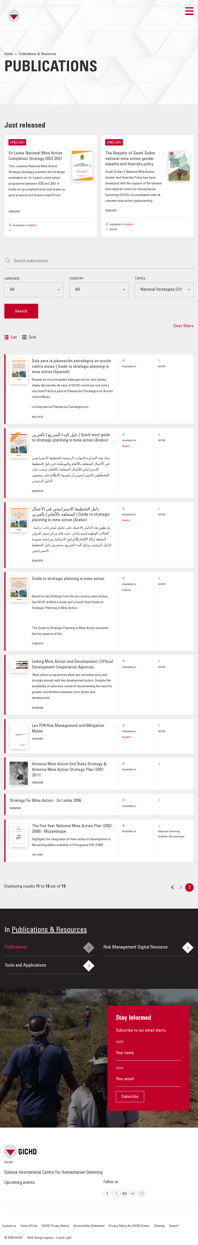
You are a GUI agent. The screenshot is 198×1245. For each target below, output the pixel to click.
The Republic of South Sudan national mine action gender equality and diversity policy (130, 159)
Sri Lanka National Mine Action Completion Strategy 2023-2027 (35, 156)
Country (76, 279)
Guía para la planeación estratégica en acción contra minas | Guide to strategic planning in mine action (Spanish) (71, 367)
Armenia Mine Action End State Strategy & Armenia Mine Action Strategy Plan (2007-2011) (69, 770)
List (14, 337)
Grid (32, 337)
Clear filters (183, 326)
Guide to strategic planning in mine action (68, 579)
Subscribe (130, 1097)
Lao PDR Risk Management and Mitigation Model (68, 729)
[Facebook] (107, 1197)
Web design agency (40, 1238)
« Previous (172, 889)
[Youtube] (124, 1197)
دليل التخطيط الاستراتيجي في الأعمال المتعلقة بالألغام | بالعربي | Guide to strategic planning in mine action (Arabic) (71, 515)
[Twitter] (116, 1197)
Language (12, 279)
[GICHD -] (22, 16)
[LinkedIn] (133, 1197)
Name (120, 1042)
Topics (140, 279)
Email (120, 1068)
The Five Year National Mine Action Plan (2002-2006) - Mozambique (72, 829)
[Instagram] (142, 1197)
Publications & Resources (49, 930)
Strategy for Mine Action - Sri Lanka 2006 (45, 801)
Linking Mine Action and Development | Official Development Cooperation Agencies (72, 665)
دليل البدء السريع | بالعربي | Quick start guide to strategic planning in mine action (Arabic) (71, 438)
